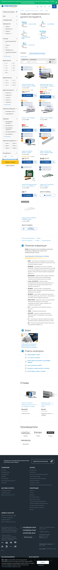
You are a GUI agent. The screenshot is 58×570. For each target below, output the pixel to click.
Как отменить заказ (35, 499)
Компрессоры (33, 470)
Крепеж (41, 10)
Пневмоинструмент (35, 480)
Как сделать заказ (34, 497)
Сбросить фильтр (10, 165)
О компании (5, 467)
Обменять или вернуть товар (8, 515)
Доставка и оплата (7, 488)
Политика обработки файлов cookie (39, 503)
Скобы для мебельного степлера (37, 53)
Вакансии (32, 495)
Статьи (31, 492)
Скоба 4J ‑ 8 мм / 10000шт (46, 118)
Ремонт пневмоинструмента (8, 521)
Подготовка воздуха (35, 476)
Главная (21, 10)
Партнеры (3, 482)
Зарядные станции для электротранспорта (41, 485)
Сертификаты (4, 474)
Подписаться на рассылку (40, 461)
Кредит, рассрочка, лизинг (8, 495)
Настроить (41, 565)
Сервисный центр (5, 519)
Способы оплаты (5, 492)
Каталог (32, 467)
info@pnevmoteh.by (44, 531)
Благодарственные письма (8, 480)
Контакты (3, 470)
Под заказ (48, 195)
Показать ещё (7, 56)
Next (56, 394)
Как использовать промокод (37, 507)
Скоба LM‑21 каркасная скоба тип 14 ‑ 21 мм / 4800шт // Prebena (29, 186)
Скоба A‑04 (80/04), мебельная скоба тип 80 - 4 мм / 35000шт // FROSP (29, 404)
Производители (5, 472)
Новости (32, 490)
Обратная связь (28, 537)
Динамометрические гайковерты (38, 478)
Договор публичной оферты (37, 505)
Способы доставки (6, 490)
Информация (34, 488)
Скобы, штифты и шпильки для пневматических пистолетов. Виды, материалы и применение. (29, 345)
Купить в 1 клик (35, 95)
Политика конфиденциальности (38, 501)
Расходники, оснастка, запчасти (31, 10)
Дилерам (3, 476)
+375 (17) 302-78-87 (29, 533)
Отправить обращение (7, 517)
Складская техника (34, 482)
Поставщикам (4, 478)
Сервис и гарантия (7, 513)
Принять (43, 562)
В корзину (28, 95)
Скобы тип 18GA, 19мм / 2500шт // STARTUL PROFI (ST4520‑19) (46, 153)
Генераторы (33, 472)
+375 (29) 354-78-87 (29, 527)
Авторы (32, 509)
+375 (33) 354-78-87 (29, 530)
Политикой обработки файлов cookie (11, 566)
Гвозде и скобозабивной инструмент (39, 474)
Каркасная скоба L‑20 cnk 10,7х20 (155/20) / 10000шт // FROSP (47, 86)
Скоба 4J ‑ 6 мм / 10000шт (28, 118)
